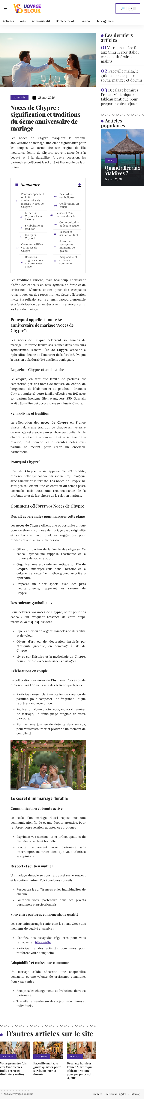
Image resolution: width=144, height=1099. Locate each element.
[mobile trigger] (7, 8)
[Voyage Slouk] (27, 8)
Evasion (8, 1056)
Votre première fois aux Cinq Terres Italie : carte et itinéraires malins (13, 1068)
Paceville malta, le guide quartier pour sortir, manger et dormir (47, 1068)
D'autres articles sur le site (49, 1033)
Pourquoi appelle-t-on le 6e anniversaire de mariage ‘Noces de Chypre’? (33, 200)
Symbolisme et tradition (34, 227)
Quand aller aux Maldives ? (122, 170)
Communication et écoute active (69, 224)
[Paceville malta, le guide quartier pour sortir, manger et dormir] (48, 1050)
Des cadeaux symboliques (66, 196)
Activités (19, 97)
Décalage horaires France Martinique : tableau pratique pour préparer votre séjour (80, 1070)
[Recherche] (123, 8)
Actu (111, 160)
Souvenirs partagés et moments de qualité (67, 245)
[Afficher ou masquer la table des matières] (60, 184)
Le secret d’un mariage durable (66, 214)
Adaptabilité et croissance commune (68, 260)
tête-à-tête (43, 942)
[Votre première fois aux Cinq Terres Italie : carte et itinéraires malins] (15, 1050)
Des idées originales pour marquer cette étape (34, 261)
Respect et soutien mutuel (68, 233)
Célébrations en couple (69, 205)
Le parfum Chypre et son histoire (33, 216)
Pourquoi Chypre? (30, 236)
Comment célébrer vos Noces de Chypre (33, 247)
